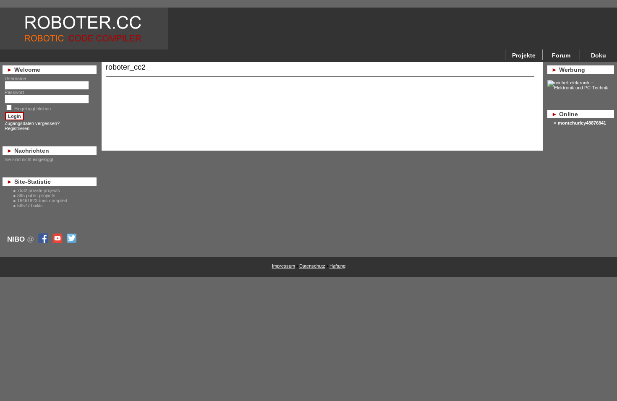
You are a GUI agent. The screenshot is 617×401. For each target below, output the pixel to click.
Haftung (337, 265)
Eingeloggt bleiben (32, 108)
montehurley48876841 (582, 122)
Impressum (283, 265)
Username (15, 78)
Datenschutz (312, 265)
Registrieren (17, 128)
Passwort (14, 92)
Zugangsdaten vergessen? (32, 123)
